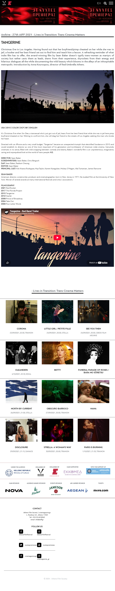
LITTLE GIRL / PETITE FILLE (57, 329)
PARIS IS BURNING (93, 447)
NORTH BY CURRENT (21, 409)
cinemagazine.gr (45, 513)
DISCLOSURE (21, 447)
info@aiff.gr (39, 520)
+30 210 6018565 (38, 517)
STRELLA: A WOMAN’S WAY (57, 447)
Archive (5, 34)
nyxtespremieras (31, 545)
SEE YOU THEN (93, 329)
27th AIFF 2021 (22, 34)
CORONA (21, 329)
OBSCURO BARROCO (57, 409)
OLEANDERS (21, 370)
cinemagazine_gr (43, 559)
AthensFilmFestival (25, 535)
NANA (93, 409)
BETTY (57, 370)
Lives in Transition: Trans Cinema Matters (59, 34)
